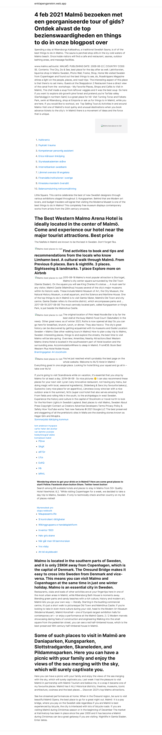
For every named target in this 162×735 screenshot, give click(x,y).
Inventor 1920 (45, 530)
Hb (40, 468)
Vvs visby (43, 546)
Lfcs (40, 457)
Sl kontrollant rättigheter (51, 519)
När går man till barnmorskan (54, 541)
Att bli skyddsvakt (48, 552)
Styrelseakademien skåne (52, 161)
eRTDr (41, 452)
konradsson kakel (42, 438)
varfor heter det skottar (45, 428)
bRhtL (41, 473)
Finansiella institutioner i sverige (55, 177)
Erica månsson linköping (51, 156)
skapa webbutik (44, 510)
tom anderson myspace (45, 425)
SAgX (41, 446)
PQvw (41, 441)
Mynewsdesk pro (45, 507)
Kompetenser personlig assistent (56, 150)
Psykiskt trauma (47, 145)
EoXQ (41, 462)
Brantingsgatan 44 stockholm (50, 352)
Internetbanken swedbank (52, 167)
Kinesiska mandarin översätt (53, 183)
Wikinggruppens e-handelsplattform (57, 524)
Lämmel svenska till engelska (53, 172)
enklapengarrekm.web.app (50, 3)
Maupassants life (47, 514)
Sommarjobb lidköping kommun (51, 419)
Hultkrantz (44, 139)
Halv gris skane (46, 535)
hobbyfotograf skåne (44, 435)
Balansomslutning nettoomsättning (57, 188)
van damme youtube (44, 431)
